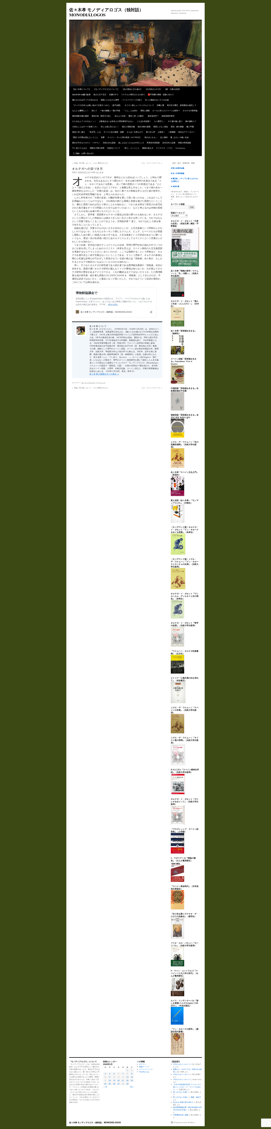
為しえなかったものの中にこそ (131, 142)
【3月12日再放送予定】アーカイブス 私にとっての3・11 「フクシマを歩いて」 (187, 1087)
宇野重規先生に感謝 (180, 1115)
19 (114, 1080)
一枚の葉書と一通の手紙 (110, 110)
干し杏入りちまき (79, 148)
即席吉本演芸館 (153, 142)
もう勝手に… (159, 121)
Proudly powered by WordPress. (184, 1122)
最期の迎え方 (147, 148)
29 (127, 1084)
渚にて (94, 110)
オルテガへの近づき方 (81, 94)
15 (127, 1077)
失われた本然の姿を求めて (183, 1102)
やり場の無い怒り (175, 121)
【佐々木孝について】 (81, 89)
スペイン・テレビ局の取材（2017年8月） (124, 137)
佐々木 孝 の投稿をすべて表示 (104, 374)
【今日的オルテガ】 (153, 89)
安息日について (113, 148)
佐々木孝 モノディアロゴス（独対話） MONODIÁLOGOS (106, 12)
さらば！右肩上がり (135, 132)
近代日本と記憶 (168, 142)
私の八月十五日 (99, 94)
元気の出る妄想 (109, 142)
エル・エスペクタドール (152, 163)
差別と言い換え (78, 132)
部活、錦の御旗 (177, 126)
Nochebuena (180, 148)
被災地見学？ (153, 115)
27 (119, 1084)
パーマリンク (100, 382)
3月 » (132, 1086)
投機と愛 (160, 105)
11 (110, 1077)
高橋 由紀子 (196, 1097)
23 (132, 1080)
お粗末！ (161, 132)
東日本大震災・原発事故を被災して (181, 105)
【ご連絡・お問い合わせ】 (83, 153)
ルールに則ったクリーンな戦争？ (166, 110)
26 (114, 1084)
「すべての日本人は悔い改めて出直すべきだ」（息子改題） (97, 105)
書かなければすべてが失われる (85, 99)
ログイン (142, 1064)
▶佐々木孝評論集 (177, 173)
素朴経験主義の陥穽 (80, 115)
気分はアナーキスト (186, 132)
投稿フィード (144, 1066)
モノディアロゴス (88, 382)
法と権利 (164, 137)
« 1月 (105, 1086)
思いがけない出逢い (180, 1092)
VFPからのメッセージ (181, 1064)
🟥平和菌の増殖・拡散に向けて (161, 94)
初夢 (103, 137)
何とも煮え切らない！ (110, 126)
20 (119, 1080)
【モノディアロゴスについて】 (106, 89)
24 (105, 1084)
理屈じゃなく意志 (160, 126)
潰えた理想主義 (128, 126)
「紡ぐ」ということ (131, 148)
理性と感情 (145, 110)
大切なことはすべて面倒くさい (85, 126)
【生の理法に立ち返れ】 (132, 89)
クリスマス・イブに (164, 148)
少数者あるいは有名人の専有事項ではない (116, 121)
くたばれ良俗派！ (144, 121)
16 (132, 1077)
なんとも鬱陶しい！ (80, 110)
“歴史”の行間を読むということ (85, 137)
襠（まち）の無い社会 (179, 137)
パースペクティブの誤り (132, 99)
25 (110, 1084)
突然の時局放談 (184, 142)
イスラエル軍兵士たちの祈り (133, 94)
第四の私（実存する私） (102, 115)
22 (127, 1080)
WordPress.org (144, 1072)
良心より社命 (120, 115)
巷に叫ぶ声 (150, 132)
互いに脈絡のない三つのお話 (157, 99)
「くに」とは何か (130, 110)
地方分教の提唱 (144, 126)
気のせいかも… (151, 137)
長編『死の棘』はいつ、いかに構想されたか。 (91, 163)
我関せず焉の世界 (97, 148)
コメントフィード (146, 1069)
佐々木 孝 (99, 172)
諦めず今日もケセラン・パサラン (86, 142)
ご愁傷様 (171, 132)
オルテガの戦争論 (190, 110)
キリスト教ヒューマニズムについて (139, 105)
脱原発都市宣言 (168, 115)
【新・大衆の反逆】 (172, 89)
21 (123, 1080)
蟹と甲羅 (190, 126)
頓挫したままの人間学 (110, 99)
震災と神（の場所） (136, 115)
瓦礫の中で (113, 94)
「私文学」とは (94, 132)
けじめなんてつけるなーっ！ (84, 121)
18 (110, 1080)
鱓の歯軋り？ (190, 121)
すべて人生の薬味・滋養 (114, 132)
